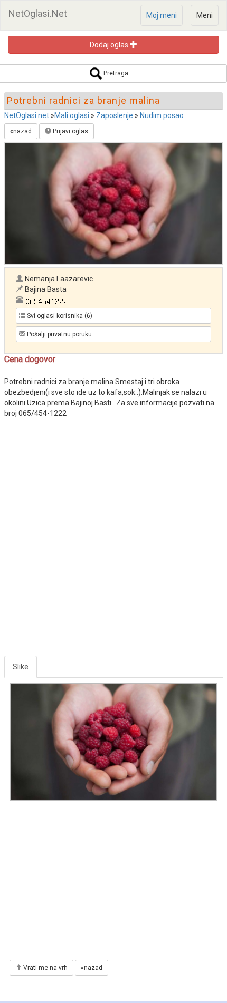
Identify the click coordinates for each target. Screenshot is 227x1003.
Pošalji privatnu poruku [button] (58, 334)
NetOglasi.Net (37, 13)
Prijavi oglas (69, 131)
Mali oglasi (71, 115)
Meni (204, 15)
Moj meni (161, 15)
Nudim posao (162, 115)
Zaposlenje (114, 115)
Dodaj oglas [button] (110, 45)
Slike (21, 667)
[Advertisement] (113, 542)
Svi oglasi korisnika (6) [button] (58, 315)
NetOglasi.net (26, 115)
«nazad (21, 131)
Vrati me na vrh (45, 967)
